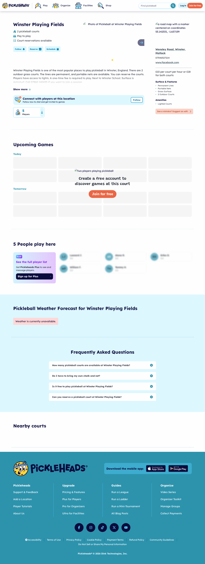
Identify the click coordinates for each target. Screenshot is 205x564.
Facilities (88, 5)
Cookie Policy (94, 539)
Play (45, 5)
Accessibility (34, 539)
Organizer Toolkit (171, 499)
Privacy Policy (73, 539)
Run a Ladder (119, 499)
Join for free (102, 194)
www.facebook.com (167, 62)
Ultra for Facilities (73, 513)
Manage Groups (170, 506)
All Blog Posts (119, 513)
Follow (136, 100)
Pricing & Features (73, 492)
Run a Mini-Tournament (125, 506)
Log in (183, 5)
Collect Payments (171, 513)
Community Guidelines (162, 539)
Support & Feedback (25, 492)
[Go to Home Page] (16, 5)
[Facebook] (79, 527)
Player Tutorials (22, 506)
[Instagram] (90, 527)
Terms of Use (54, 539)
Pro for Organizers (73, 506)
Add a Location (22, 499)
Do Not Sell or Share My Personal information (102, 544)
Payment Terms (115, 539)
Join (195, 5)
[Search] (173, 5)
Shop (108, 5)
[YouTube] (125, 527)
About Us (18, 513)
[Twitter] (114, 527)
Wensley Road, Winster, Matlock (170, 51)
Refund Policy (136, 539)
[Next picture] (142, 42)
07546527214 (162, 57)
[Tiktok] (102, 527)
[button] (19, 49)
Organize (65, 5)
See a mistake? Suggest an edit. (172, 111)
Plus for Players (71, 499)
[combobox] (154, 5)
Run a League (120, 492)
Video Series (168, 492)
